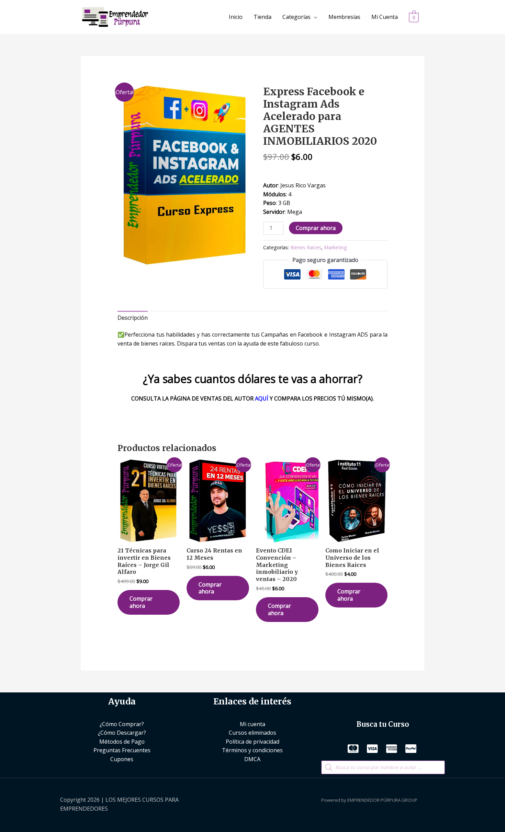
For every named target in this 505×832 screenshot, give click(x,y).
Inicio (236, 17)
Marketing (335, 247)
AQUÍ (261, 398)
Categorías (296, 17)
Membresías (344, 17)
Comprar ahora (316, 228)
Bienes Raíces (305, 247)
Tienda (262, 17)
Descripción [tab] (132, 317)
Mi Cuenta (384, 17)
